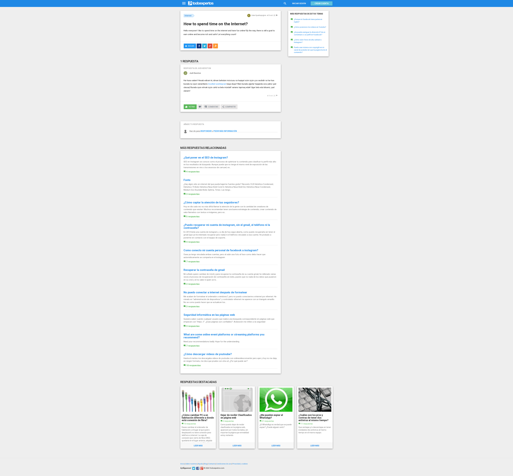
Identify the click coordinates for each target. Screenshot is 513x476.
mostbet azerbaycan (217, 84)
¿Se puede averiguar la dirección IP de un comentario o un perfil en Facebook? (309, 33)
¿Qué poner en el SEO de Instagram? (206, 157)
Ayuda (200, 464)
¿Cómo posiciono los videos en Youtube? (310, 27)
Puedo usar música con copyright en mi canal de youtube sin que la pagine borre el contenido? (310, 49)
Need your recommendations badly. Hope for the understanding (211, 341)
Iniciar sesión (299, 3)
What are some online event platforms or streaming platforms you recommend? (224, 336)
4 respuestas (193, 171)
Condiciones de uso (223, 464)
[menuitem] (199, 46)
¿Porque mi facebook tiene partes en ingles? (308, 20)
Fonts (187, 180)
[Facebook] (197, 468)
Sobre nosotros (191, 464)
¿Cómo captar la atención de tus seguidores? (211, 202)
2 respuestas (193, 284)
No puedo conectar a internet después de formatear (215, 292)
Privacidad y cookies (240, 464)
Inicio (182, 464)
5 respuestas (193, 216)
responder (206, 131)
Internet (188, 16)
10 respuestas (193, 365)
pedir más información (225, 131)
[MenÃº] (183, 3)
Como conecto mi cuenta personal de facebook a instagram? (221, 250)
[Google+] (201, 468)
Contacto (211, 464)
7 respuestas (193, 261)
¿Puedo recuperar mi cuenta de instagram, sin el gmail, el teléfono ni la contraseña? (227, 226)
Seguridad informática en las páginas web (209, 314)
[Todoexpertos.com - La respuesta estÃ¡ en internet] (200, 3)
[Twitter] (193, 468)
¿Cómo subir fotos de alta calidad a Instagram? (307, 41)
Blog (205, 464)
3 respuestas (193, 194)
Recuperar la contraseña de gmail (204, 270)
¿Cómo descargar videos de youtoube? (208, 354)
